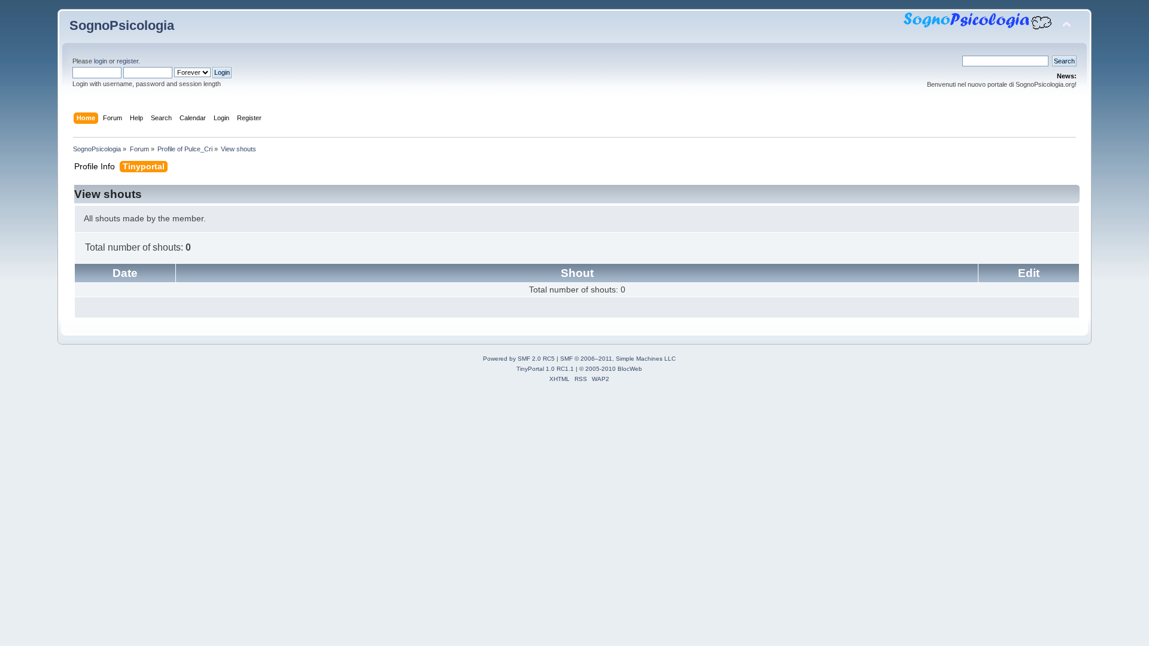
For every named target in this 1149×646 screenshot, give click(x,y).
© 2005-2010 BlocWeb (610, 368)
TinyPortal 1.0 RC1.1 (545, 368)
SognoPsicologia (121, 25)
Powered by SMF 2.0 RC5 (519, 358)
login (100, 61)
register (127, 61)
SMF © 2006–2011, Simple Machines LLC (618, 358)
